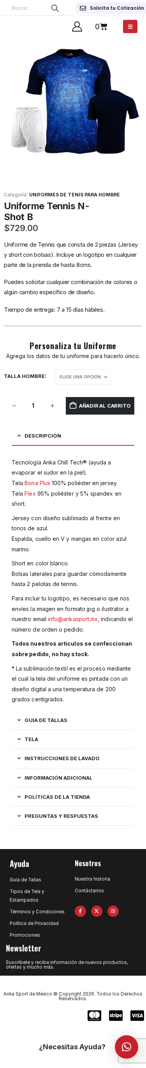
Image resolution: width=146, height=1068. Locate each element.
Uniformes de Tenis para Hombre (74, 195)
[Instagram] (113, 911)
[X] (96, 911)
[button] (126, 1047)
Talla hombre (24, 376)
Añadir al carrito (105, 405)
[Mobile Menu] (130, 26)
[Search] (55, 8)
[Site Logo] (21, 26)
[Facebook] (80, 911)
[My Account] (77, 26)
